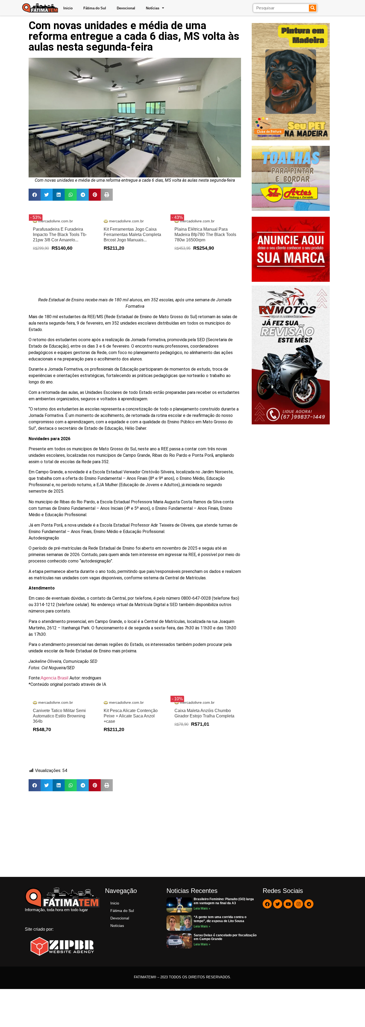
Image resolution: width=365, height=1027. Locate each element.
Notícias (152, 8)
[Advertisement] (135, 834)
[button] (35, 195)
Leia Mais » (202, 908)
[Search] (313, 8)
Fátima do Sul (94, 8)
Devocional (126, 8)
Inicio (68, 8)
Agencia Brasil (55, 678)
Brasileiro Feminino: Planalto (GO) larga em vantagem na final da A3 (224, 901)
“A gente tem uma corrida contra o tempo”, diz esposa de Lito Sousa (220, 919)
